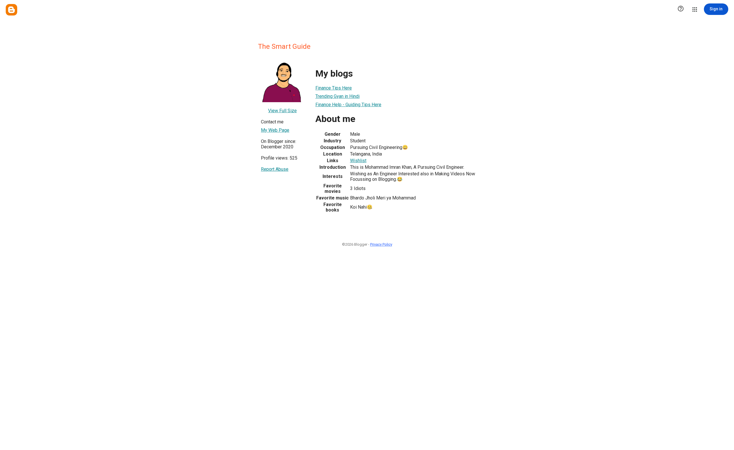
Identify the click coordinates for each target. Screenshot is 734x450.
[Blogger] (11, 9)
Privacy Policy (381, 244)
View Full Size (282, 110)
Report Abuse (274, 169)
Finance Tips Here (333, 88)
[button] (681, 9)
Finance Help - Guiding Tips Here (348, 104)
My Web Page (275, 130)
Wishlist (358, 160)
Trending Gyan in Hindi (337, 96)
